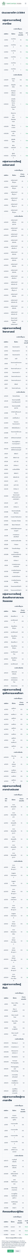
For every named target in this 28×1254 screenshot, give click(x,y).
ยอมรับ (10, 1251)
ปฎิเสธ (17, 1251)
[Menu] (25, 3)
